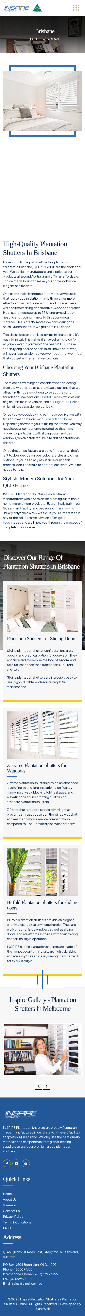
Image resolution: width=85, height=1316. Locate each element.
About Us (9, 1199)
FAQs (7, 1228)
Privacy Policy (13, 1216)
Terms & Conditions (17, 1222)
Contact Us (11, 1211)
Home (34, 39)
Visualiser (9, 1205)
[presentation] (38, 1086)
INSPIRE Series (51, 397)
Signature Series (67, 402)
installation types (60, 419)
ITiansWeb (42, 1309)
